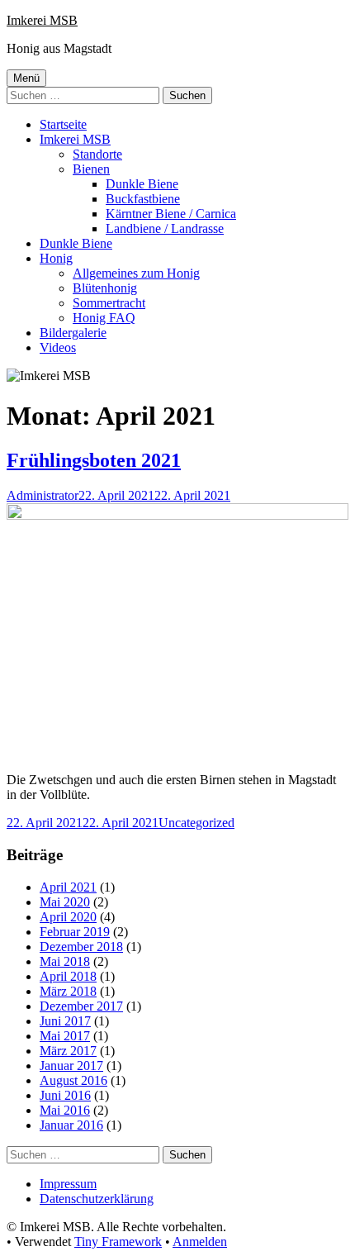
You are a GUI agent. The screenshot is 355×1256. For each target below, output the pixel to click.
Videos (58, 347)
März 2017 (68, 1051)
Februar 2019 (75, 932)
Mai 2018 (65, 961)
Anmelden (200, 1242)
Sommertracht (109, 303)
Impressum (68, 1184)
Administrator (42, 495)
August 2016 (73, 1080)
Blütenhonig (105, 288)
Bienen (91, 169)
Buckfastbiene (143, 199)
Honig (56, 258)
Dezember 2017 (81, 1006)
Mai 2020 (65, 902)
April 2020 (68, 917)
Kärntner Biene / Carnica (171, 214)
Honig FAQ (104, 318)
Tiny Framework (118, 1242)
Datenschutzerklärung (97, 1199)
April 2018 (68, 976)
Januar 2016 (71, 1125)
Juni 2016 (65, 1095)
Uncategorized (196, 823)
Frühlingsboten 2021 (94, 460)
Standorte (97, 154)
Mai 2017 (65, 1036)
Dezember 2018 (81, 947)
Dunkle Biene (142, 184)
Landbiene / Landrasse (165, 228)
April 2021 (68, 887)
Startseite (63, 124)
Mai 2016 (65, 1110)
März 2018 (68, 991)
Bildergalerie (73, 333)
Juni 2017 (65, 1021)
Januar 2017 (71, 1066)
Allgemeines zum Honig (136, 273)
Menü (26, 78)
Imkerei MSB (42, 20)
